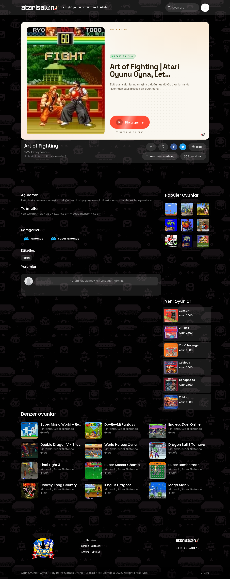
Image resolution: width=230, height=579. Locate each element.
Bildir (199, 147)
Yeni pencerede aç (162, 156)
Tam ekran (195, 156)
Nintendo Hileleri (98, 7)
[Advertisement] (115, 174)
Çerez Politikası (91, 552)
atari (26, 258)
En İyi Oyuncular (73, 7)
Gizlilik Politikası (91, 546)
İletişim (91, 540)
